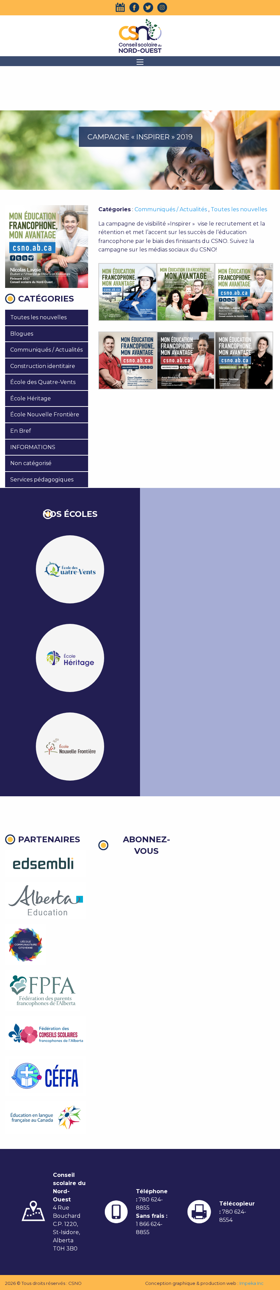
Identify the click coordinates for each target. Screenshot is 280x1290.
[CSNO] (140, 35)
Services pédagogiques (41, 479)
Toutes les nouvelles (38, 317)
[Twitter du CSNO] (148, 7)
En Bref (20, 431)
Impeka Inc (251, 1283)
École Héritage (30, 398)
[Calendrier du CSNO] (120, 7)
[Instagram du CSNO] (162, 7)
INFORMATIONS (32, 447)
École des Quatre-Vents (42, 382)
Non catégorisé (31, 463)
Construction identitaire (42, 366)
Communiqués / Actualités (46, 350)
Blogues (21, 334)
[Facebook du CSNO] (134, 7)
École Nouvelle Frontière (44, 414)
